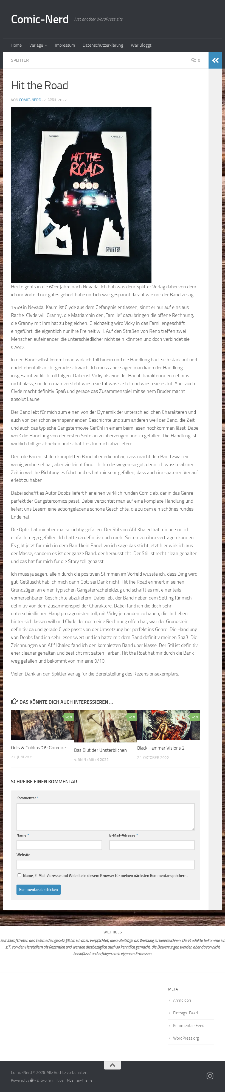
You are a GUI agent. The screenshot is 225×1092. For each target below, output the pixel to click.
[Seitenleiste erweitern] (215, 60)
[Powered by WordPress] (31, 1080)
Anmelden (182, 1000)
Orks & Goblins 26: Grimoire (38, 747)
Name (22, 835)
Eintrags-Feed (185, 1013)
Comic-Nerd (40, 19)
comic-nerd (30, 100)
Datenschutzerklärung (103, 45)
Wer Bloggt (141, 45)
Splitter (20, 60)
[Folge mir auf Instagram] (210, 1076)
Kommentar (27, 798)
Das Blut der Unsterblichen (101, 750)
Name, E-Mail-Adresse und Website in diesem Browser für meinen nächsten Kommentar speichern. (105, 875)
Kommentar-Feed (188, 1025)
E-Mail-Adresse (123, 835)
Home (16, 45)
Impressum (65, 45)
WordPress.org (186, 1038)
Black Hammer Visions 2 (161, 748)
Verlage (36, 45)
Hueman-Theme (79, 1080)
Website (23, 854)
